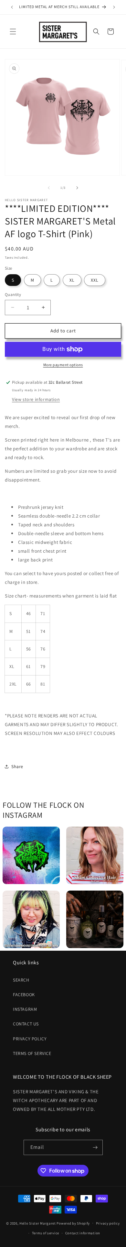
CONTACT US (26, 1024)
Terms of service (45, 1233)
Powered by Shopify (73, 1223)
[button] (13, 31)
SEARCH (21, 980)
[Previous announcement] (12, 7)
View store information (36, 399)
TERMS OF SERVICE (32, 1053)
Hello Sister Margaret (37, 1223)
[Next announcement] (114, 7)
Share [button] (17, 766)
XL (72, 280)
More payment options (63, 364)
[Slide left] (49, 188)
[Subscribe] (95, 1147)
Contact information (82, 1233)
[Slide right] (77, 188)
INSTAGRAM (25, 1009)
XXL (95, 280)
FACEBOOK (24, 994)
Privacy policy (108, 1223)
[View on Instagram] (31, 855)
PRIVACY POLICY (30, 1039)
